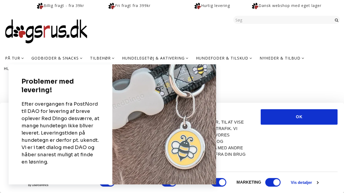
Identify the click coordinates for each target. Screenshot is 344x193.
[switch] (218, 182)
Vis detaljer (301, 182)
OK (299, 116)
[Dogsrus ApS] (46, 30)
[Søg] (337, 20)
